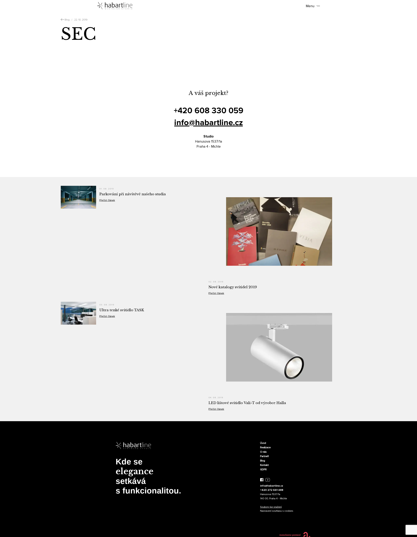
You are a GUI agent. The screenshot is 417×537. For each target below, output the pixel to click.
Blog (262, 460)
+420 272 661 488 (271, 490)
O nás (263, 451)
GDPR (263, 469)
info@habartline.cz (208, 123)
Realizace (265, 447)
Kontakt (264, 465)
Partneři (264, 456)
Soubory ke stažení (271, 507)
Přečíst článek (107, 200)
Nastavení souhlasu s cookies (276, 511)
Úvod (263, 443)
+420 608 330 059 (208, 111)
